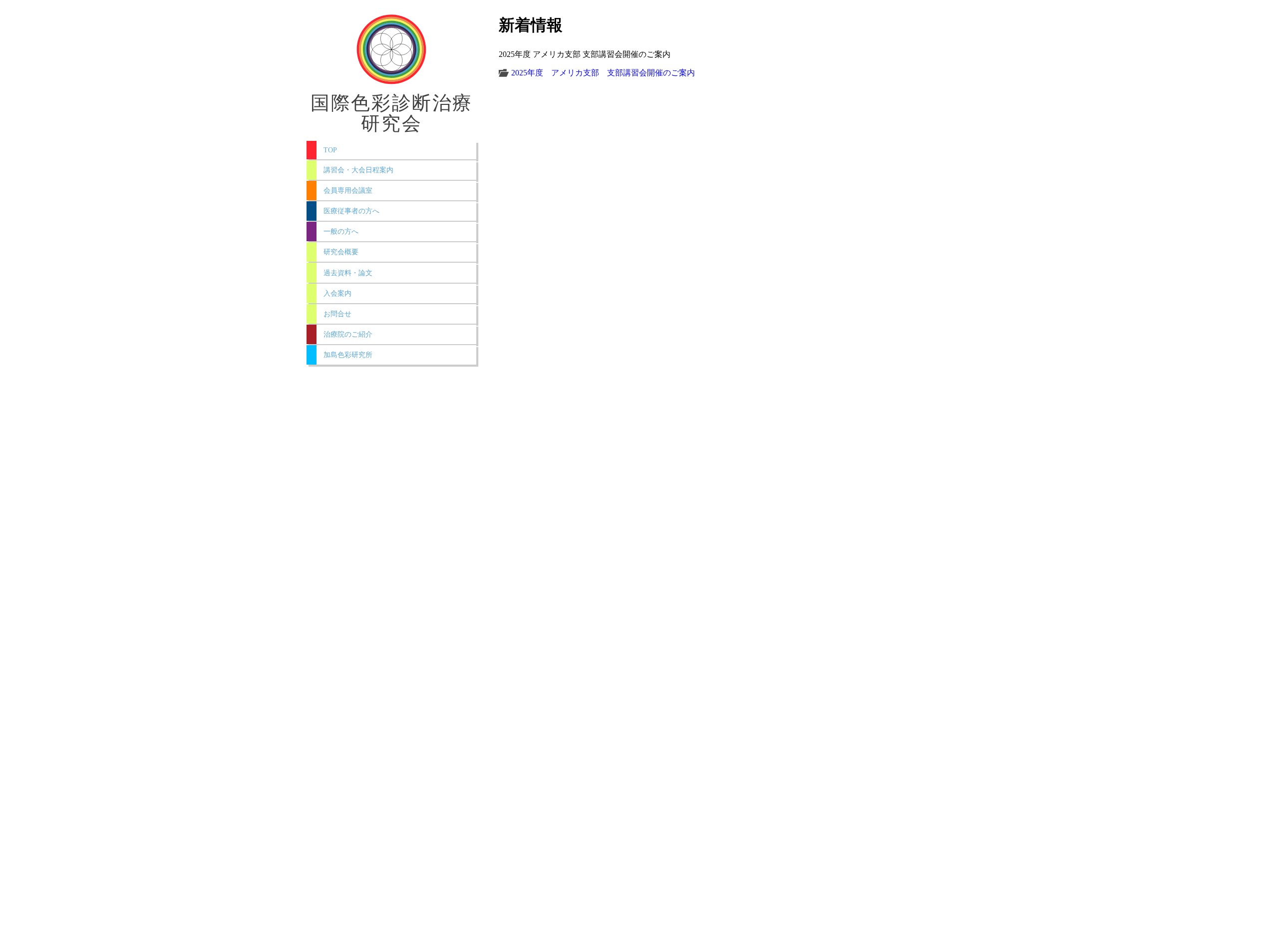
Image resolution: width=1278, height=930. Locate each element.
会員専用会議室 (347, 190)
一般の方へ (340, 231)
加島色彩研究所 (347, 355)
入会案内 (337, 293)
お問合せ (337, 314)
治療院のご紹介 (347, 334)
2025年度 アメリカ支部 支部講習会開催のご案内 (603, 72)
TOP (330, 150)
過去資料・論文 (347, 273)
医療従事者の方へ (351, 211)
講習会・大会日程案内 (358, 170)
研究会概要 (340, 252)
